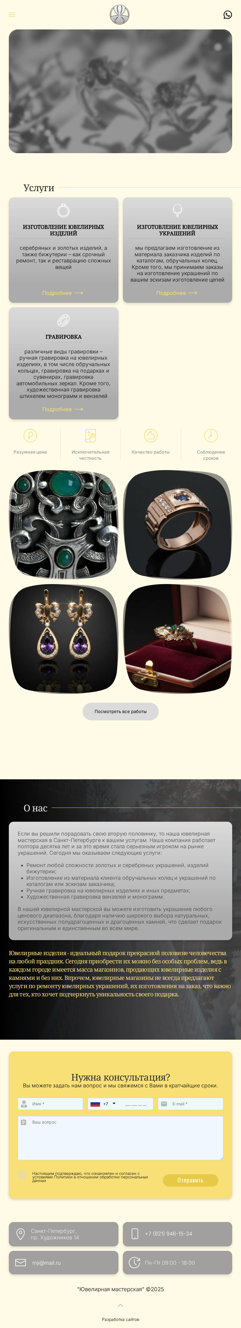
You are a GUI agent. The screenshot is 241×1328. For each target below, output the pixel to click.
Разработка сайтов (120, 1319)
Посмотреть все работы (121, 711)
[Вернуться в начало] (120, 15)
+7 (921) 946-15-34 (168, 1234)
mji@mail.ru (46, 1263)
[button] (12, 15)
